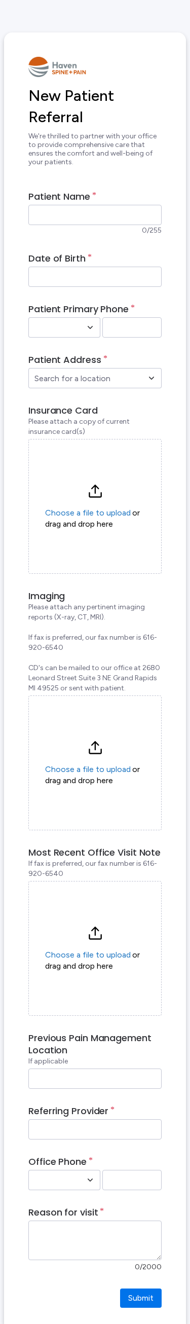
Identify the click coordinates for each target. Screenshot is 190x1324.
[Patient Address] (151, 378)
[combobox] (53, 327)
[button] (95, 506)
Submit (141, 1298)
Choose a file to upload (88, 513)
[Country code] (90, 327)
